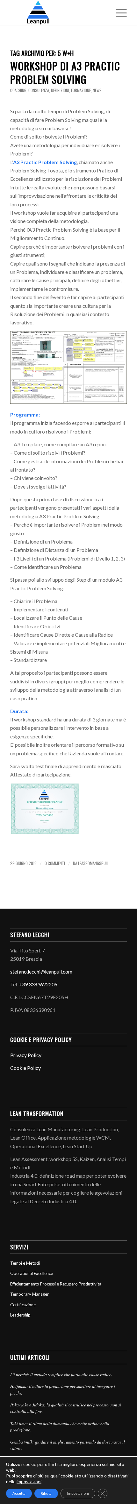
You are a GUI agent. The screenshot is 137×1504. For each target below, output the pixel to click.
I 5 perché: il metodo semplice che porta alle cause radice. (61, 1374)
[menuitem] (118, 13)
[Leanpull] (56, 13)
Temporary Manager (29, 1294)
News (97, 90)
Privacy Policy (25, 1055)
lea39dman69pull (93, 863)
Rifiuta (46, 1493)
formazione (81, 90)
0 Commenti (55, 863)
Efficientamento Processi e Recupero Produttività (55, 1283)
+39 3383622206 (38, 984)
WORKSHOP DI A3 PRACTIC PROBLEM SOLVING (65, 72)
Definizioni (60, 90)
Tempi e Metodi (25, 1263)
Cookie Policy (25, 1068)
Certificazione (23, 1304)
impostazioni (29, 1481)
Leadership (20, 1314)
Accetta (18, 1493)
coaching (18, 90)
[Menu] (118, 13)
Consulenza (38, 90)
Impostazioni (78, 1493)
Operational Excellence (31, 1273)
